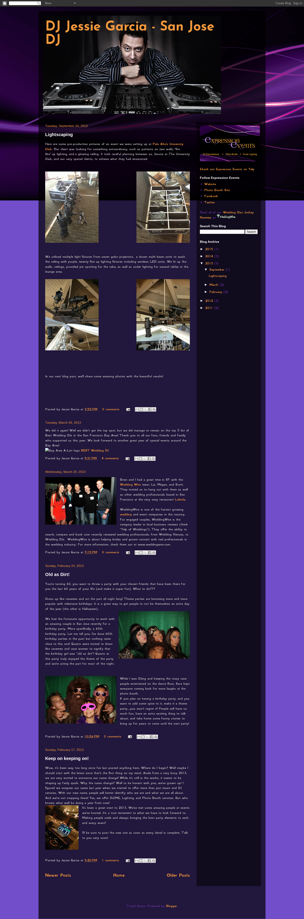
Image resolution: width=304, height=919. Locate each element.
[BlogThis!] (141, 409)
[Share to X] (145, 409)
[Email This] (137, 409)
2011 (209, 308)
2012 (209, 301)
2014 (209, 256)
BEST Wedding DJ (95, 450)
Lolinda (179, 499)
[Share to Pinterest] (154, 409)
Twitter (209, 202)
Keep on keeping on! (67, 758)
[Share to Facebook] (150, 409)
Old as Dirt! (57, 574)
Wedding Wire (130, 484)
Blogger (171, 906)
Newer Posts (58, 875)
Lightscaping (59, 134)
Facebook (211, 196)
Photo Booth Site (217, 190)
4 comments (110, 458)
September (217, 270)
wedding (126, 514)
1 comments (110, 860)
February (216, 292)
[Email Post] (128, 409)
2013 (209, 263)
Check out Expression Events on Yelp (227, 169)
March (214, 285)
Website (210, 184)
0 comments (111, 409)
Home (119, 875)
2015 (209, 249)
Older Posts (178, 875)
